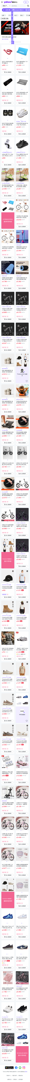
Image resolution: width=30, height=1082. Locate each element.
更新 (26, 1071)
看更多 (12, 42)
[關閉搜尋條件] (10, 6)
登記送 (12, 13)
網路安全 (9, 1079)
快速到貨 (12, 20)
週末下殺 (12, 33)
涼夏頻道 (12, 26)
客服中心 (9, 1075)
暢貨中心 (12, 16)
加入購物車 (8, 72)
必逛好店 (12, 29)
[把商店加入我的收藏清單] (27, 381)
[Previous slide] (2, 51)
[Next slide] (13, 51)
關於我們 (15, 1075)
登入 (26, 2)
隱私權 (15, 1079)
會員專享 (12, 36)
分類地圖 (20, 1079)
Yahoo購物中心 (10, 2)
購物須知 (21, 1075)
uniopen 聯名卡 (19, 10)
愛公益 (12, 39)
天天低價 (12, 23)
